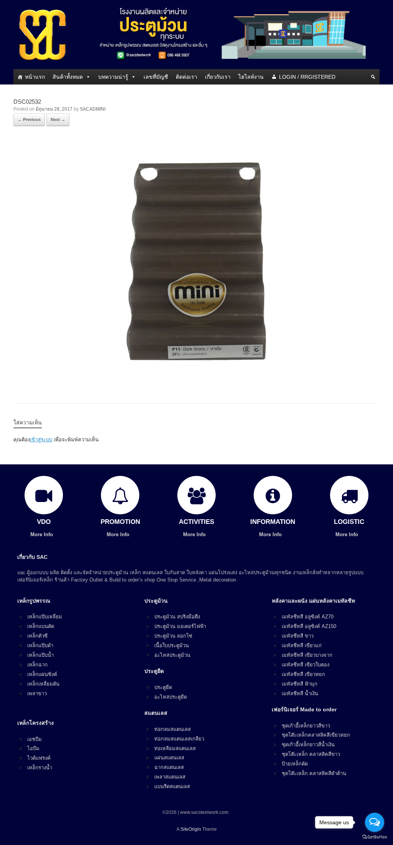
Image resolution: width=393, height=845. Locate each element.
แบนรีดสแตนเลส (172, 786)
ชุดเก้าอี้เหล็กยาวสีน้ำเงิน (308, 744)
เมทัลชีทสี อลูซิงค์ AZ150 (309, 626)
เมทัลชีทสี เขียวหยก (303, 674)
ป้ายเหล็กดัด (295, 764)
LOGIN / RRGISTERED (307, 77)
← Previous (29, 119)
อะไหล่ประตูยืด (170, 697)
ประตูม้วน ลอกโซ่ (173, 636)
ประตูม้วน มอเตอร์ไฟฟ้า (180, 626)
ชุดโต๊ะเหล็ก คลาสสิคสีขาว (311, 754)
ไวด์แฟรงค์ (39, 758)
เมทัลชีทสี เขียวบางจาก (307, 655)
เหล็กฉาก (37, 665)
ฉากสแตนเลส (169, 767)
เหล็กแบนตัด (40, 626)
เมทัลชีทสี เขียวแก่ (302, 645)
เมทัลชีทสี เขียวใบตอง (305, 665)
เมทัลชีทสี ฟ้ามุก (299, 684)
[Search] (373, 76)
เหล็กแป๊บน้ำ (40, 655)
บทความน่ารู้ (113, 77)
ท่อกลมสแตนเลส (172, 729)
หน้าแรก (35, 77)
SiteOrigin (190, 829)
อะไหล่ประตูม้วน (172, 655)
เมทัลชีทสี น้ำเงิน (300, 693)
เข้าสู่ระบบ (41, 439)
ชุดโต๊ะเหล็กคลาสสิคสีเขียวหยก (316, 735)
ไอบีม (33, 748)
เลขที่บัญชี (156, 77)
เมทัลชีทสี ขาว (298, 636)
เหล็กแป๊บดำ (40, 645)
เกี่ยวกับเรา (218, 77)
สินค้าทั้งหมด (68, 77)
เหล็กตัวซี (37, 636)
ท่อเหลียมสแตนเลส (175, 748)
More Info (42, 534)
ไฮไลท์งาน (251, 77)
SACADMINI (93, 109)
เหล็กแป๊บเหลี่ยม (44, 617)
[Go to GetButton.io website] (374, 837)
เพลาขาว (37, 693)
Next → (58, 119)
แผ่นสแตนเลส (169, 757)
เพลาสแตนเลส (169, 777)
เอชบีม (34, 739)
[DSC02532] (196, 382)
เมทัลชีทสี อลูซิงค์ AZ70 (308, 617)
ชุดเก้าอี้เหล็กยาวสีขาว (306, 726)
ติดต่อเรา (186, 77)
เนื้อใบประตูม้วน (171, 645)
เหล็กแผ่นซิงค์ (42, 674)
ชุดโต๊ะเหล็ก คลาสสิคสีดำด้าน (314, 773)
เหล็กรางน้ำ (39, 767)
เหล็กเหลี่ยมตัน (43, 684)
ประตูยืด (163, 687)
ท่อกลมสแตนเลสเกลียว (179, 739)
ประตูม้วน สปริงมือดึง (177, 617)
